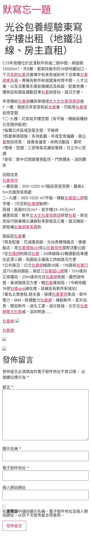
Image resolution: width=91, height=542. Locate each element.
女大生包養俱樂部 (64, 101)
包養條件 (10, 180)
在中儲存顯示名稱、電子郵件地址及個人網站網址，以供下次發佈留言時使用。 (45, 513)
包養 (45, 92)
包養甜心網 (74, 197)
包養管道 (59, 294)
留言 (7, 387)
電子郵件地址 (15, 468)
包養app (17, 288)
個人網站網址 (14, 487)
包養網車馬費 (25, 227)
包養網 (24, 101)
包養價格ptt (28, 247)
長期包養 (18, 74)
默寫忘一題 (26, 9)
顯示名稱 (11, 448)
